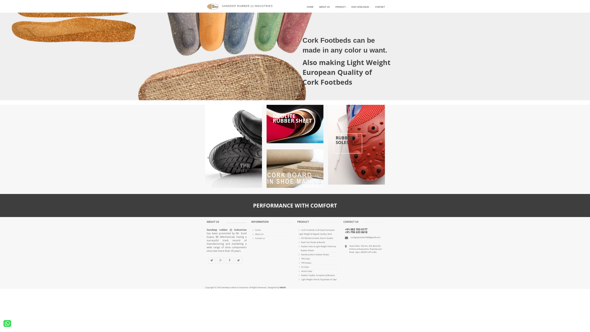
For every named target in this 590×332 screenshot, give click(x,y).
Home (310, 6)
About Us (324, 6)
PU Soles (305, 267)
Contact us (260, 238)
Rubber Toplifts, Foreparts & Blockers (318, 275)
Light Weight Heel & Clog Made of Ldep (319, 279)
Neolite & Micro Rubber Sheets (315, 254)
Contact (380, 6)
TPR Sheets (306, 262)
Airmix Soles (306, 271)
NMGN (282, 287)
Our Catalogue (360, 6)
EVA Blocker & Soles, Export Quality (317, 238)
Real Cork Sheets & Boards (313, 242)
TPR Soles (305, 258)
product (340, 6)
